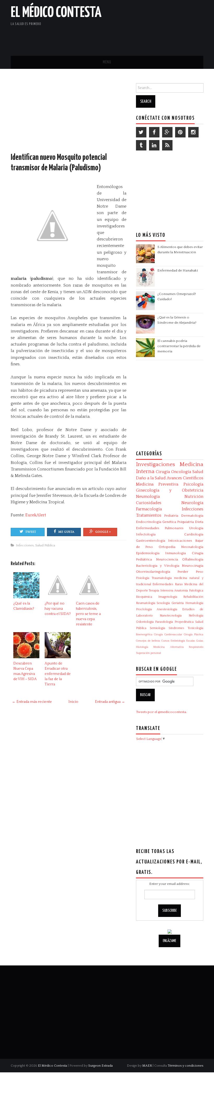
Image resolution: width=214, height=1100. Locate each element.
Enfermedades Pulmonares (159, 528)
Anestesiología (167, 609)
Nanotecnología (171, 615)
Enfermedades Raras (167, 584)
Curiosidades (148, 502)
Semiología (157, 628)
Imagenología (167, 597)
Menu (107, 62)
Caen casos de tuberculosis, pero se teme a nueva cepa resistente (88, 613)
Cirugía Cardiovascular (168, 634)
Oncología (181, 471)
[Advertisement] (142, 38)
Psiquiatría (185, 522)
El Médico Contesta (56, 12)
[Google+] (167, 132)
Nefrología (196, 615)
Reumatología (145, 603)
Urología (196, 528)
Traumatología (162, 578)
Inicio (73, 702)
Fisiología (142, 578)
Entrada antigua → (110, 702)
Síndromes (176, 628)
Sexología (163, 603)
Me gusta (66, 532)
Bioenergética (144, 634)
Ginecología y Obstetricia (169, 490)
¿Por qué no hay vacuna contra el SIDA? (58, 608)
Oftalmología (192, 559)
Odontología (145, 622)
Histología (142, 647)
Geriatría (177, 603)
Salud (197, 471)
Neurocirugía (192, 565)
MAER (147, 1065)
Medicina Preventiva (157, 484)
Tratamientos (148, 515)
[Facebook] (154, 132)
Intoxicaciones (180, 540)
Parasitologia (164, 622)
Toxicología (195, 628)
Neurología (192, 502)
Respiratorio (196, 647)
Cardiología (193, 534)
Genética (169, 522)
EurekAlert (35, 515)
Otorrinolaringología (153, 571)
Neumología (148, 496)
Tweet (30, 532)
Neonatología (192, 547)
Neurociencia (167, 559)
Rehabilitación (193, 597)
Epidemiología (147, 553)
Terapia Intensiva (161, 590)
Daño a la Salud (151, 478)
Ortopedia (167, 547)
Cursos (165, 640)
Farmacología (149, 509)
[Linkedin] (154, 145)
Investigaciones (155, 464)
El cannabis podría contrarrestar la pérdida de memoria (178, 346)
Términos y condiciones (185, 1065)
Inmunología (175, 553)
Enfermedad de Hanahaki (177, 270)
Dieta (199, 522)
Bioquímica (144, 597)
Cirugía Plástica (193, 634)
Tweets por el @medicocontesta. (161, 712)
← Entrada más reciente (32, 702)
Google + (103, 532)
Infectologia (146, 534)
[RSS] (167, 145)
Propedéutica (184, 622)
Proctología (144, 609)
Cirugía (163, 471)
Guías (199, 640)
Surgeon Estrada (100, 1065)
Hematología (194, 603)
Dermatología (192, 515)
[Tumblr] (141, 145)
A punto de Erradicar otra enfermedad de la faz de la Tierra (58, 673)
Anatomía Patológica (188, 590)
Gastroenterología (150, 540)
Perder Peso (190, 571)
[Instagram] (193, 132)
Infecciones (25, 545)
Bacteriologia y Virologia (157, 565)
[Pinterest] (180, 132)
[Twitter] (141, 132)
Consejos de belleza (148, 640)
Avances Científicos (185, 478)
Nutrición (194, 496)
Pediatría (171, 515)
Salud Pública (45, 545)
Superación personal (148, 653)
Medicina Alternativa (168, 647)
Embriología (178, 640)
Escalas (190, 640)
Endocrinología (148, 522)
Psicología (193, 484)
